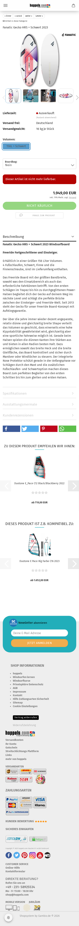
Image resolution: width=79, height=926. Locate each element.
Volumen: (9, 139)
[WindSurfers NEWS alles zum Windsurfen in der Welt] (47, 855)
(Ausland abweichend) (46, 117)
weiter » (28, 16)
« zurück (18, 16)
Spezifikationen (15, 393)
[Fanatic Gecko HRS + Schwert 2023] (39, 60)
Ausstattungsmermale (20, 404)
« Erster (8, 16)
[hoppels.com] (39, 5)
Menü (5, 5)
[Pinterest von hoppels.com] (24, 855)
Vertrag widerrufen (26, 717)
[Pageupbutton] (68, 920)
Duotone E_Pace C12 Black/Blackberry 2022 (39, 483)
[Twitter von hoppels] (16, 855)
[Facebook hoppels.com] (9, 855)
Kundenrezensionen (18, 415)
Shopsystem (27, 915)
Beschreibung (13, 237)
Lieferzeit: (9, 113)
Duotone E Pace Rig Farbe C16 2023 (39, 561)
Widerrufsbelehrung (24, 725)
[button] (11, 429)
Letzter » (39, 16)
